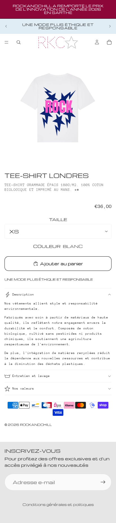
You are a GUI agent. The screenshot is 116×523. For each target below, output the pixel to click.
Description (23, 294)
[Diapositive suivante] (110, 26)
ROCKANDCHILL (36, 425)
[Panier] (109, 42)
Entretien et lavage (31, 376)
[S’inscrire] (103, 482)
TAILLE (58, 219)
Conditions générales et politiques (58, 504)
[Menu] (6, 42)
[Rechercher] (18, 42)
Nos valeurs (23, 388)
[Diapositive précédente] (6, 26)
